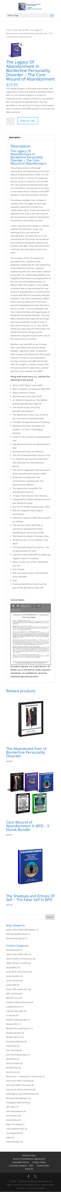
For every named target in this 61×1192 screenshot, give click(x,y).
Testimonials (43, 1165)
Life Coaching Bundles (16, 1054)
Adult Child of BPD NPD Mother (21, 929)
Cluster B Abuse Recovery (18, 1002)
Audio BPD (11, 967)
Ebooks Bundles (13, 1033)
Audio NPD (11, 985)
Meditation (11, 1059)
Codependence (13, 1006)
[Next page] (18, 606)
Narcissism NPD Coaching (18, 1080)
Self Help (10, 1107)
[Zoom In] (39, 606)
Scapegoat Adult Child (16, 1102)
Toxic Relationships (15, 1128)
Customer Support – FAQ (21, 1165)
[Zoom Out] (34, 606)
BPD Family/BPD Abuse (17, 934)
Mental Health (13, 1063)
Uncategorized (13, 1133)
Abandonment (13, 950)
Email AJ (29, 1169)
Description (14, 137)
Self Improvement (14, 1111)
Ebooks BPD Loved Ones (17, 1028)
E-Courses (11, 1015)
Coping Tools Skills (15, 1011)
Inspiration (11, 1046)
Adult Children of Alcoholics (19, 958)
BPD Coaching (12, 993)
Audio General (13, 980)
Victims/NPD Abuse (15, 938)
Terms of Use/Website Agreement (29, 1158)
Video (8, 1137)
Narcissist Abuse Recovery (18, 1085)
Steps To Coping (13, 1124)
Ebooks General (13, 1037)
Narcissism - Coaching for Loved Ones (24, 1076)
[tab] (30, 137)
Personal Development (17, 1098)
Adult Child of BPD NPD (17, 954)
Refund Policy (29, 1155)
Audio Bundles (13, 976)
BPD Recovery (12, 998)
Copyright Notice (20, 1162)
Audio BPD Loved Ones (17, 971)
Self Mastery (12, 1115)
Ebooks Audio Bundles (16, 1019)
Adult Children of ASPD (17, 963)
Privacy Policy (39, 1162)
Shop (15, 30)
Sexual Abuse (12, 1120)
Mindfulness (12, 1067)
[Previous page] (13, 606)
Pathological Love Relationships (21, 1094)
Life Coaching (12, 1050)
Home (8, 30)
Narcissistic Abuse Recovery (19, 1089)
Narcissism (11, 1072)
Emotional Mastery (15, 1041)
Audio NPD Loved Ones (17, 989)
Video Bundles (13, 1141)
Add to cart (28, 121)
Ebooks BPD (24, 30)
